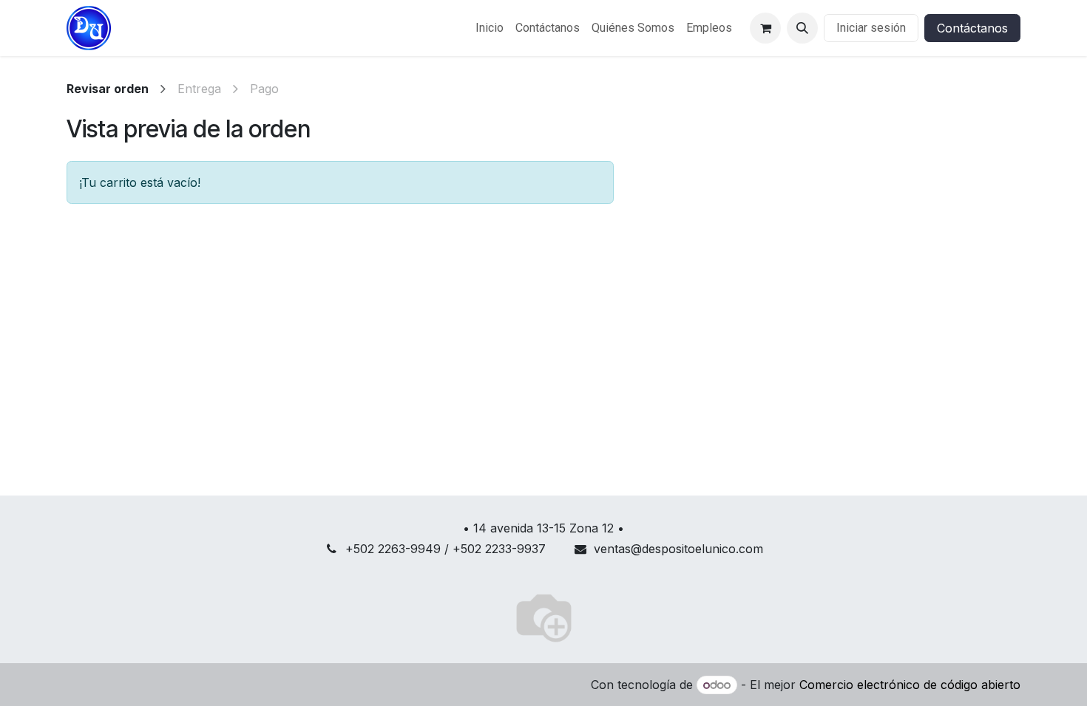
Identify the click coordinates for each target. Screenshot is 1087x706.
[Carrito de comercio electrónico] (765, 28)
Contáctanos (972, 28)
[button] (802, 28)
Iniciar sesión (871, 28)
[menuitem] (489, 28)
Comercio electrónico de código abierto (909, 684)
